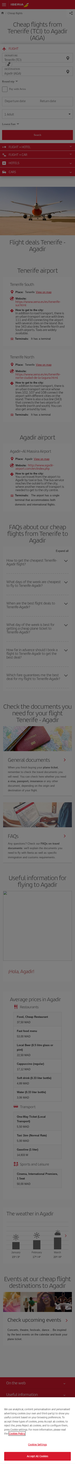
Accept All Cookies (37, 1456)
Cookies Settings (37, 1444)
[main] (37, 1430)
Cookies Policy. (17, 1433)
